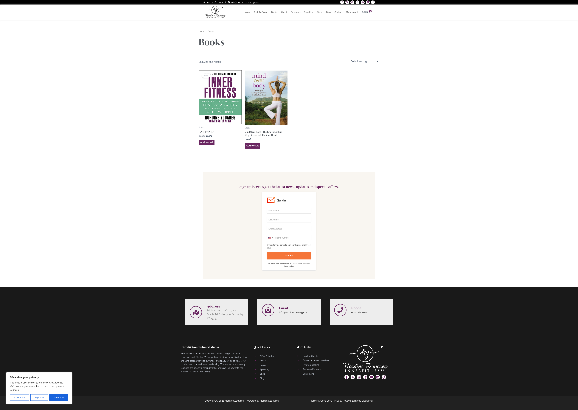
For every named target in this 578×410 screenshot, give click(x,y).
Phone (356, 308)
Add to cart (206, 142)
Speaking (309, 12)
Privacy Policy (342, 400)
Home (247, 12)
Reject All (39, 397)
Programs (295, 12)
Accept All (59, 397)
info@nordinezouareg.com (293, 312)
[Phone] (340, 310)
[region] (39, 388)
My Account (352, 12)
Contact (338, 12)
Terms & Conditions (321, 400)
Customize (19, 397)
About (284, 12)
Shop (319, 12)
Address (213, 306)
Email (283, 308)
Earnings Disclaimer (362, 400)
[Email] (268, 310)
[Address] (196, 312)
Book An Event (260, 12)
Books (274, 12)
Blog (328, 12)
